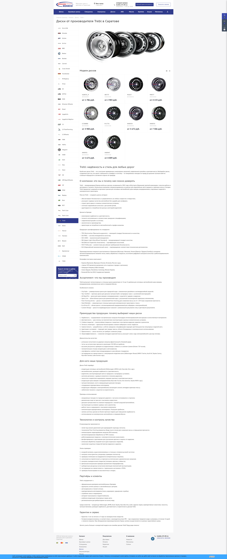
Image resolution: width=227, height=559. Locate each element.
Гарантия (106, 544)
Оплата (105, 542)
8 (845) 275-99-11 (122, 5)
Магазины (129, 542)
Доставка (106, 539)
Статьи (128, 544)
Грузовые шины (84, 542)
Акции (105, 547)
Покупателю (107, 536)
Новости (129, 539)
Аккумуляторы (84, 551)
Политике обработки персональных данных (34, 557)
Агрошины (83, 547)
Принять (211, 556)
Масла (81, 554)
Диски (81, 549)
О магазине (130, 536)
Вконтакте (152, 539)
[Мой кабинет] (167, 11)
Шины (81, 539)
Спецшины (83, 544)
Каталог (82, 536)
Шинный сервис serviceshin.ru (144, 4)
